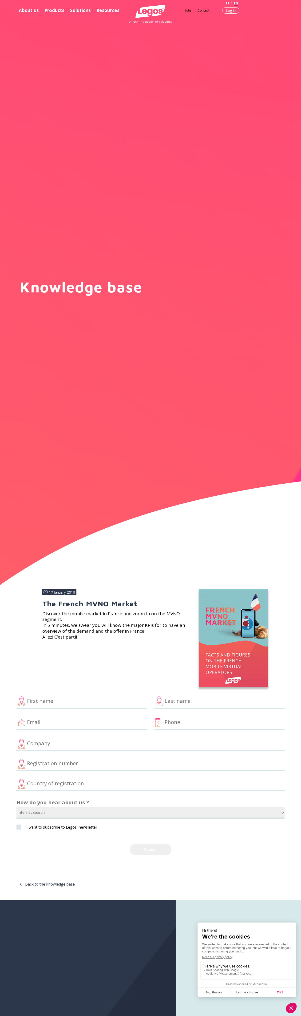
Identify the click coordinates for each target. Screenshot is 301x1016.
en (236, 3)
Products (54, 10)
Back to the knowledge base (50, 884)
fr (227, 3)
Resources (107, 10)
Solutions (80, 10)
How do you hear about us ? (52, 802)
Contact (204, 10)
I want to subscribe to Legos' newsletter (62, 827)
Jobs (188, 10)
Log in (231, 10)
